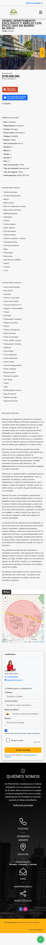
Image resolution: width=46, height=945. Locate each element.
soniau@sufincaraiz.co (15, 680)
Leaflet (25, 642)
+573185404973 (12, 677)
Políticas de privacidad (23, 805)
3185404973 (23, 840)
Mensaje (8, 718)
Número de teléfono (12, 710)
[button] (1, 60)
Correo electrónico (12, 701)
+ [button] (5, 597)
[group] (23, 52)
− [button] (5, 601)
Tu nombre (9, 692)
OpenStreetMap (38, 642)
